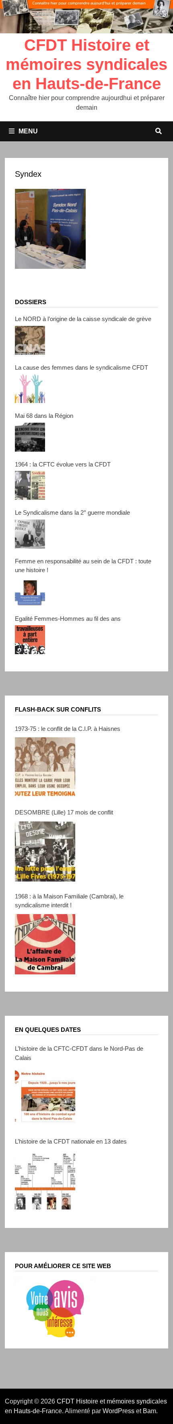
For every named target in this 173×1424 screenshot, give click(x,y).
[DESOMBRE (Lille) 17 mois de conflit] (45, 851)
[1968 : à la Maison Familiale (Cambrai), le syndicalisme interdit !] (45, 944)
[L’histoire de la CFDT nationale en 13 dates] (45, 1180)
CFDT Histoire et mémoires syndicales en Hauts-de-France (86, 64)
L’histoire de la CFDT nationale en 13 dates (71, 1141)
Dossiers (30, 302)
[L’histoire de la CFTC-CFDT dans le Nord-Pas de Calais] (45, 1096)
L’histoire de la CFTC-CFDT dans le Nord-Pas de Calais (79, 1053)
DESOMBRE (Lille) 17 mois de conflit (64, 812)
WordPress (118, 1411)
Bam (149, 1411)
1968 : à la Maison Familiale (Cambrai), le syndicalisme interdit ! (69, 901)
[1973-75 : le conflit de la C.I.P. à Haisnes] (45, 767)
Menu (28, 131)
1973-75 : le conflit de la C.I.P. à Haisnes (67, 728)
